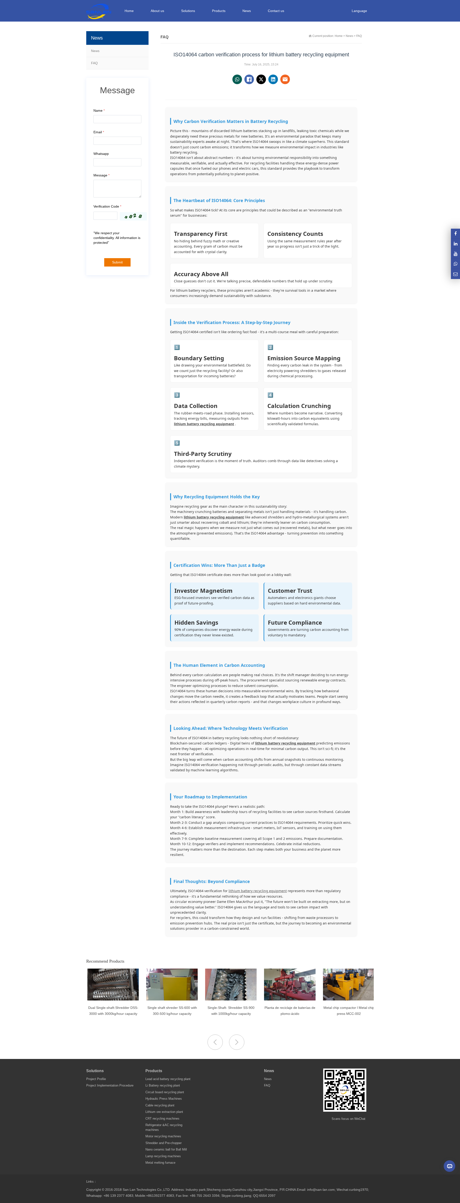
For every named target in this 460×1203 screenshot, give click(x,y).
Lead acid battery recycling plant (167, 1079)
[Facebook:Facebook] (455, 233)
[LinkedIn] (455, 244)
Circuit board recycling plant (164, 1092)
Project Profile (96, 1079)
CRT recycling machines (162, 1118)
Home (129, 11)
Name (99, 110)
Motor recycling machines (163, 1136)
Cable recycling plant (159, 1105)
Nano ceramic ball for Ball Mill (166, 1149)
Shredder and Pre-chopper (163, 1143)
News (95, 51)
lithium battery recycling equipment (204, 424)
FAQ (94, 63)
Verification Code (107, 207)
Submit (117, 262)
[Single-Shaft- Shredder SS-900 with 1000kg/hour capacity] (230, 999)
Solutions (95, 1071)
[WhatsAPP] (455, 264)
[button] (236, 1042)
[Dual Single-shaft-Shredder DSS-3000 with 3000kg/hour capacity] (112, 999)
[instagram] (455, 254)
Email (98, 132)
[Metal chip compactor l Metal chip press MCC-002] (348, 999)
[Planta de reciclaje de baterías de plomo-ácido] (289, 999)
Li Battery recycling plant (162, 1085)
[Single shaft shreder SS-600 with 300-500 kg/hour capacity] (171, 999)
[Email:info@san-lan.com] (455, 274)
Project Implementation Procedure (109, 1085)
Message (101, 175)
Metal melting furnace (160, 1162)
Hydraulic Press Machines (163, 1098)
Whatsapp (101, 154)
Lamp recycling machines (163, 1156)
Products (153, 1071)
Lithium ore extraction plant (164, 1112)
